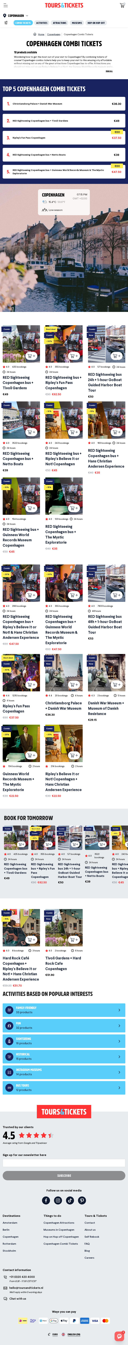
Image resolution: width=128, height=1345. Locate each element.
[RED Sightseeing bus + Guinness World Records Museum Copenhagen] (21, 515)
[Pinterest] (82, 1200)
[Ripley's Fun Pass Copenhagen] (21, 687)
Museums (77, 23)
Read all (109, 71)
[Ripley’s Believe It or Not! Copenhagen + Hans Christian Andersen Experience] (64, 761)
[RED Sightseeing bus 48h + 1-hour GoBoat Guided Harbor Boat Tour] (106, 602)
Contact (89, 1222)
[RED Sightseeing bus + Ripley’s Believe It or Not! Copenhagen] (64, 436)
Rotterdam (9, 1243)
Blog (87, 1250)
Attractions (59, 23)
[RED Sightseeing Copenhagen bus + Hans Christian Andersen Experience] (106, 438)
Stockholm (9, 1250)
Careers (89, 1257)
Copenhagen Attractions (59, 1222)
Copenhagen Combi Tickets (61, 1243)
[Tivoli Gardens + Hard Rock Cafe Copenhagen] (64, 943)
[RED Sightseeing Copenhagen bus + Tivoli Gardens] (21, 360)
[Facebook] (46, 1200)
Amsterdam (10, 1222)
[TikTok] (70, 1200)
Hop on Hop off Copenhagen (61, 1236)
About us (90, 1229)
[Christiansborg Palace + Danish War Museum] (64, 685)
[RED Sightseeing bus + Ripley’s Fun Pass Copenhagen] (64, 360)
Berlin (6, 1229)
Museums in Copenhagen (59, 1229)
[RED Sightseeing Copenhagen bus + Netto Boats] (21, 436)
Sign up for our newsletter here (24, 1155)
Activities (41, 23)
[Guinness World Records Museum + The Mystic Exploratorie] (21, 761)
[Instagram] (58, 1200)
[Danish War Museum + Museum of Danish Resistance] (106, 688)
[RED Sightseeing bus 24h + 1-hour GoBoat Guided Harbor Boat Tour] (106, 362)
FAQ (87, 1243)
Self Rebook (91, 1236)
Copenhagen (10, 1236)
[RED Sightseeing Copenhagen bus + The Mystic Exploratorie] (64, 514)
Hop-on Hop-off (96, 23)
